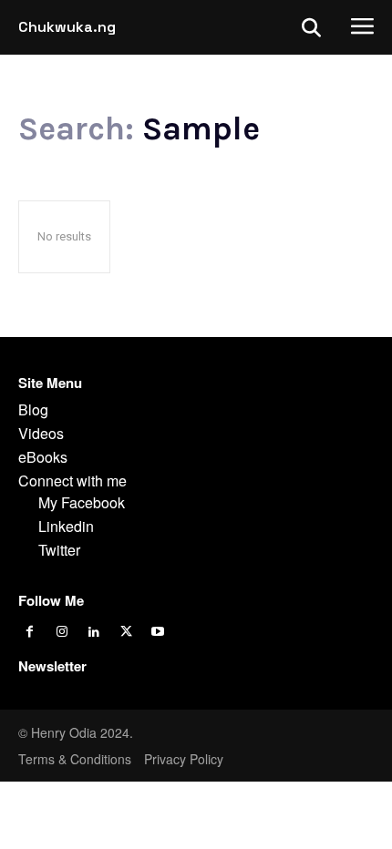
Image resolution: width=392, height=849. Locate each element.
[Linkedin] (93, 632)
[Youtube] (158, 632)
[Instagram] (61, 632)
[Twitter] (126, 632)
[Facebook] (29, 632)
